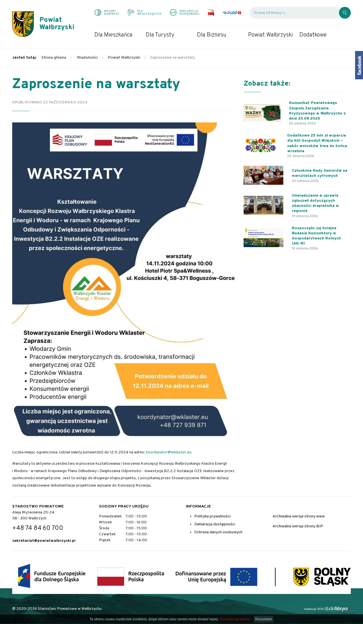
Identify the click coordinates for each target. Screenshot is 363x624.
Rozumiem (263, 619)
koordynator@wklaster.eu (168, 452)
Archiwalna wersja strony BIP (298, 526)
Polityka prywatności (212, 516)
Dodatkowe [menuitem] (313, 35)
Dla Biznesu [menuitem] (211, 35)
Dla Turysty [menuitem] (160, 35)
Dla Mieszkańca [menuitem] (113, 35)
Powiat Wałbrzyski (124, 57)
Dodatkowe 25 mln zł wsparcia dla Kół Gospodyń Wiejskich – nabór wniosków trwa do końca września (317, 143)
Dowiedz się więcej (235, 619)
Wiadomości (87, 57)
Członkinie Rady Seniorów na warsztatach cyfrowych (319, 173)
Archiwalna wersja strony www (299, 516)
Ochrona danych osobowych (218, 532)
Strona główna (53, 57)
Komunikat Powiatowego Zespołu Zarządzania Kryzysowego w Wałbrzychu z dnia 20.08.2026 (317, 111)
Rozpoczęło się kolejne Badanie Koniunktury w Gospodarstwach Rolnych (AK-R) (316, 236)
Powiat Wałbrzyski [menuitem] (270, 35)
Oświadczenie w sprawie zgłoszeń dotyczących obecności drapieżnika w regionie (315, 203)
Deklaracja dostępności (214, 524)
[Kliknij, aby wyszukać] (345, 13)
